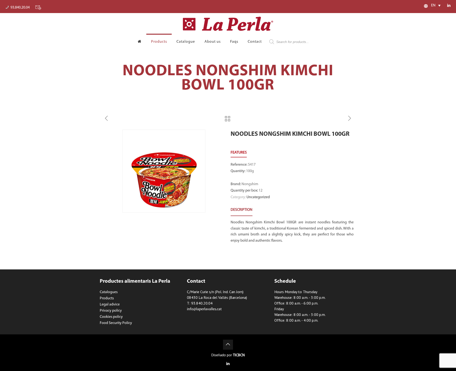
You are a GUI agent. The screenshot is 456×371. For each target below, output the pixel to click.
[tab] (241, 210)
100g (250, 171)
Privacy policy (111, 311)
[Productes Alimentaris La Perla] (228, 23)
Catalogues (109, 292)
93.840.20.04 (20, 7)
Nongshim (250, 184)
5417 (252, 165)
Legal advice (110, 304)
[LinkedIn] (448, 6)
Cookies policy (111, 317)
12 (260, 191)
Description (241, 210)
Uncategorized (258, 197)
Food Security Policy (116, 323)
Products (107, 298)
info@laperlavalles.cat (204, 309)
